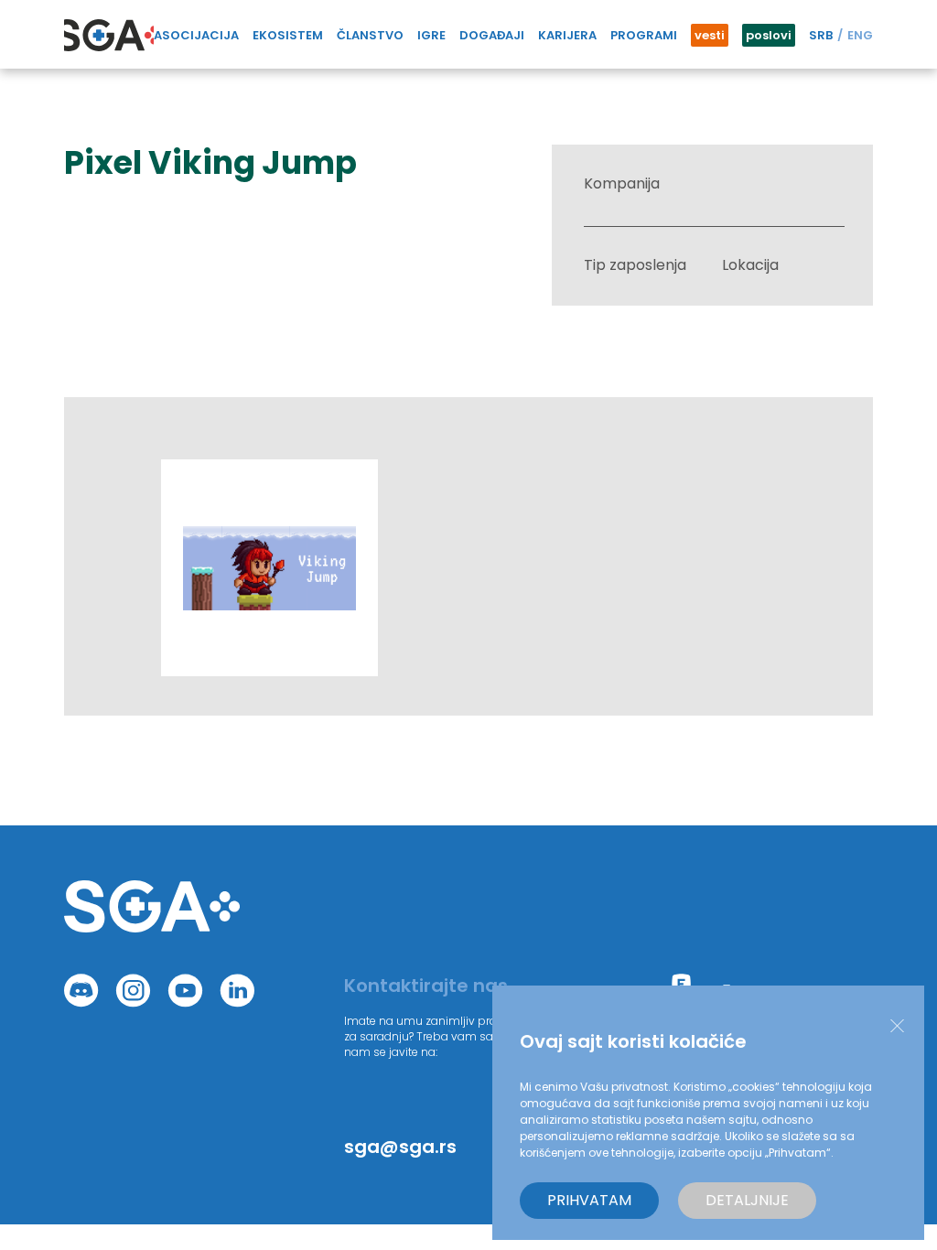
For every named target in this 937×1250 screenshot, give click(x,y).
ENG (860, 35)
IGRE (431, 35)
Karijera (567, 35)
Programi (643, 35)
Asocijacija (196, 35)
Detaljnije (747, 1200)
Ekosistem (288, 35)
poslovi (769, 35)
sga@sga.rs (400, 1146)
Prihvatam (589, 1200)
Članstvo (370, 35)
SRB (821, 35)
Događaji (491, 35)
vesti (710, 35)
